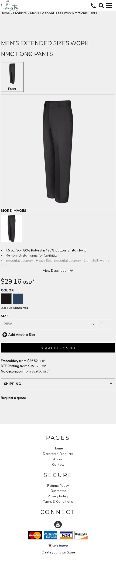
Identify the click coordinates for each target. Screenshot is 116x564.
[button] (101, 5)
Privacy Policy (58, 496)
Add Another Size (21, 335)
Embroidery (9, 361)
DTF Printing (10, 366)
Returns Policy (58, 486)
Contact (58, 464)
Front (12, 89)
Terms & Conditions (58, 501)
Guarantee (58, 491)
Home (5, 13)
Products (20, 13)
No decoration (12, 371)
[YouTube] (58, 524)
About (58, 459)
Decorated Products (58, 454)
